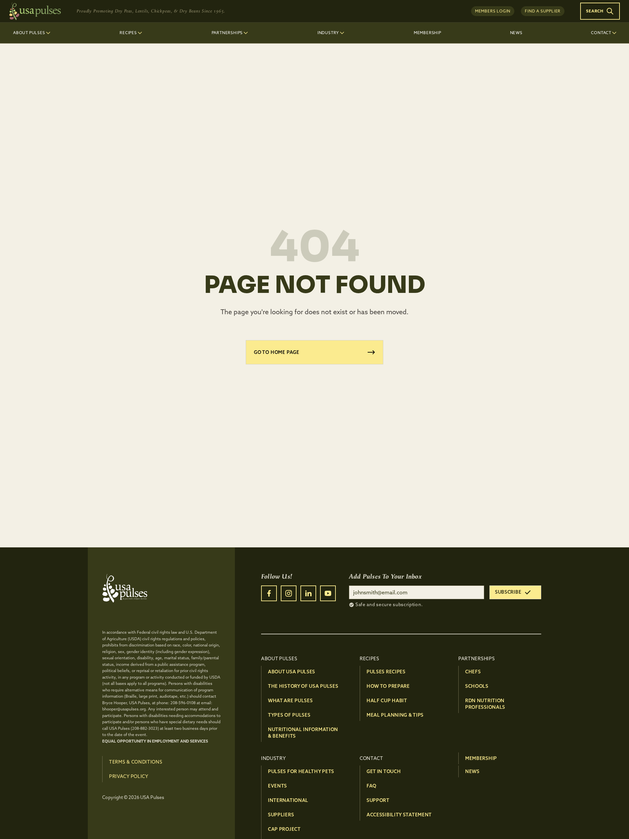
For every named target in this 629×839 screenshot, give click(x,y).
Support (378, 800)
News (472, 771)
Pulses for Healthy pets (301, 771)
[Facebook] (269, 593)
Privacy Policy (128, 776)
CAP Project (284, 829)
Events (277, 786)
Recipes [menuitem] (128, 32)
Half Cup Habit (387, 701)
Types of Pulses (289, 715)
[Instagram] (288, 593)
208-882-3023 (145, 728)
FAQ (371, 786)
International (288, 800)
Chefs (473, 672)
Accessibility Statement (399, 815)
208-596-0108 (183, 702)
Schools (476, 686)
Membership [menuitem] (427, 32)
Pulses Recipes (386, 672)
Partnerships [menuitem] (227, 32)
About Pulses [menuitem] (29, 32)
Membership (481, 758)
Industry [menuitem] (328, 32)
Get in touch (384, 771)
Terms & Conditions (135, 762)
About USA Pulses (291, 672)
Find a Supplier (543, 11)
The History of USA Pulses (303, 686)
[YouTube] (328, 593)
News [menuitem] (516, 32)
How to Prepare (388, 686)
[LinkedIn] (308, 593)
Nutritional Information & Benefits (303, 732)
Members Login (492, 11)
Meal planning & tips (395, 715)
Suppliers (281, 815)
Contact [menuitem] (601, 32)
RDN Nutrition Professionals (485, 704)
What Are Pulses (290, 701)
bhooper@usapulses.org (124, 708)
